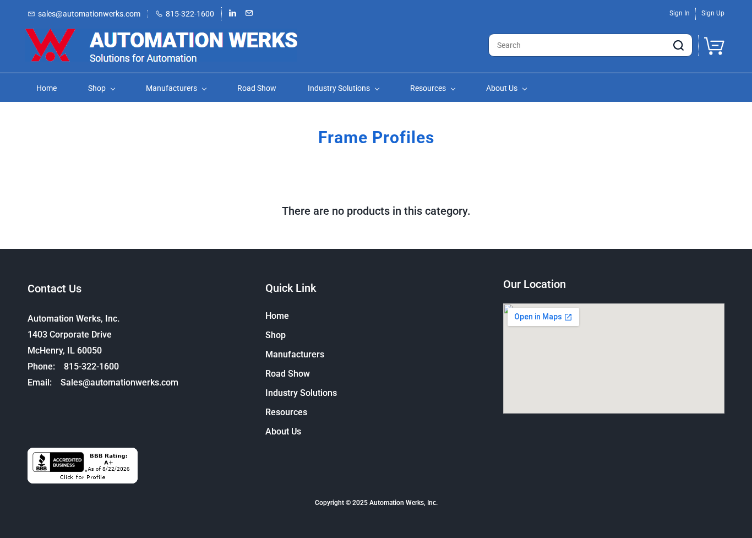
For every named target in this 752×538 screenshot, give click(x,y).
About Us (283, 431)
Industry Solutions (301, 393)
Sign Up (712, 13)
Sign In (679, 13)
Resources (286, 412)
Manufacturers (294, 354)
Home (277, 316)
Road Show (287, 373)
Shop (275, 335)
